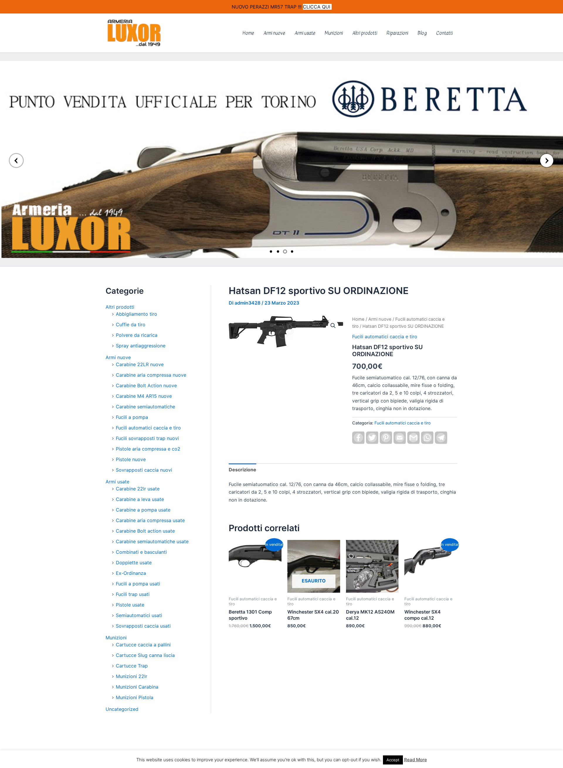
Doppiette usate (134, 562)
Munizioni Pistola (134, 697)
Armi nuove (274, 33)
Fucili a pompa (132, 417)
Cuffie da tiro (130, 324)
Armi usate (304, 33)
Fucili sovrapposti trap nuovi (147, 438)
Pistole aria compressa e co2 (148, 449)
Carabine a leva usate (140, 499)
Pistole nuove (131, 459)
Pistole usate (130, 605)
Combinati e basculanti (141, 552)
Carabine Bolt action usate (145, 531)
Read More (415, 759)
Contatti (444, 33)
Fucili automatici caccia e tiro (148, 428)
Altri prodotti (364, 33)
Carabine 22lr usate (138, 489)
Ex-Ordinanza (131, 573)
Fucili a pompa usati (138, 584)
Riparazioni (397, 33)
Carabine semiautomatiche (145, 407)
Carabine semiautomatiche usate (152, 541)
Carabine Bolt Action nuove (146, 385)
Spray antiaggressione (140, 346)
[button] (333, 325)
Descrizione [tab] (242, 470)
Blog (422, 33)
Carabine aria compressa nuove (151, 375)
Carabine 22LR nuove (140, 364)
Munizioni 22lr (131, 676)
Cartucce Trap (132, 666)
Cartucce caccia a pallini (143, 645)
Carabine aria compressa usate (150, 520)
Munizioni (334, 33)
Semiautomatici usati (139, 615)
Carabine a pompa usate (143, 510)
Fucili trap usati (133, 594)
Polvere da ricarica (136, 335)
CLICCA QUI (317, 7)
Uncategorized (122, 709)
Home (248, 33)
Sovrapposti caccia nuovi (144, 470)
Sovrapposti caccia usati (143, 626)
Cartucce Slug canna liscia (145, 655)
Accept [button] (392, 759)
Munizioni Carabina (137, 687)
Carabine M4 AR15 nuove (144, 396)
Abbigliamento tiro (136, 314)
